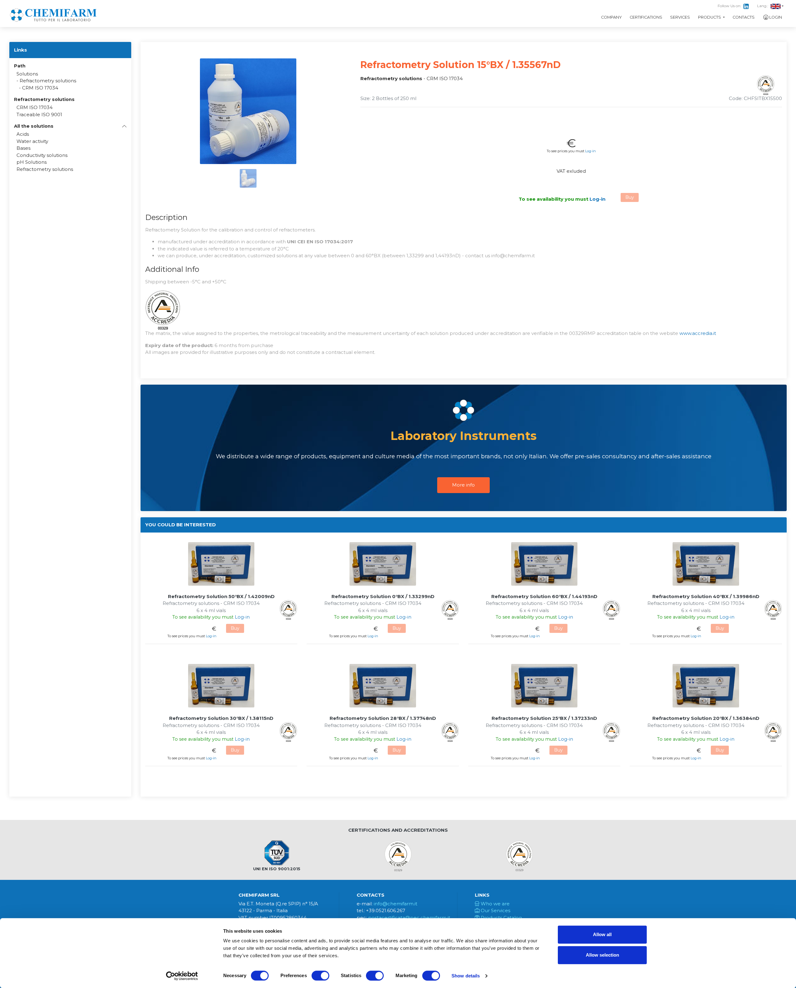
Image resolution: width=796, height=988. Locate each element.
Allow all (602, 934)
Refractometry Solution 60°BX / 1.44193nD (544, 596)
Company (611, 17)
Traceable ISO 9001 (39, 114)
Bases (23, 148)
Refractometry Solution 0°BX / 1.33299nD (382, 596)
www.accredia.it (697, 333)
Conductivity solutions (41, 155)
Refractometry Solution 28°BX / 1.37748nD (383, 718)
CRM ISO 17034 (40, 88)
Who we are (494, 904)
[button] (70, 126)
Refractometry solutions (48, 81)
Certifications (646, 17)
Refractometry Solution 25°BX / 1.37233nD (544, 718)
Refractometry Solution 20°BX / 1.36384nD (705, 718)
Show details (465, 975)
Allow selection (602, 955)
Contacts (744, 17)
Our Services (494, 910)
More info (463, 485)
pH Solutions (31, 162)
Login (775, 17)
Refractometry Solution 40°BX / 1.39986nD (705, 596)
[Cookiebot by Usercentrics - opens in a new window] (182, 976)
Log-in (590, 151)
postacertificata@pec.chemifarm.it (409, 918)
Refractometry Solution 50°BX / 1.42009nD (221, 596)
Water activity (32, 141)
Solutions (27, 74)
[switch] (320, 976)
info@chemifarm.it (395, 904)
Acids (22, 134)
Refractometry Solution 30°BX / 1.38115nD (221, 718)
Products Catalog (500, 918)
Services (680, 17)
